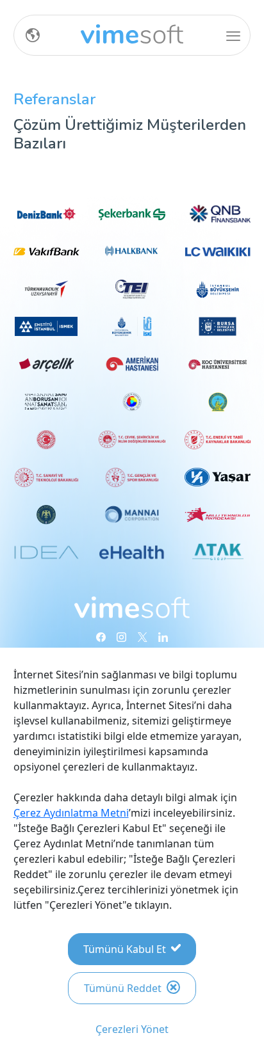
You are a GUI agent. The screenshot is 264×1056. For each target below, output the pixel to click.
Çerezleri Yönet (132, 1029)
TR (28, 35)
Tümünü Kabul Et (124, 949)
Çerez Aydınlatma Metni (71, 813)
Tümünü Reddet (122, 988)
